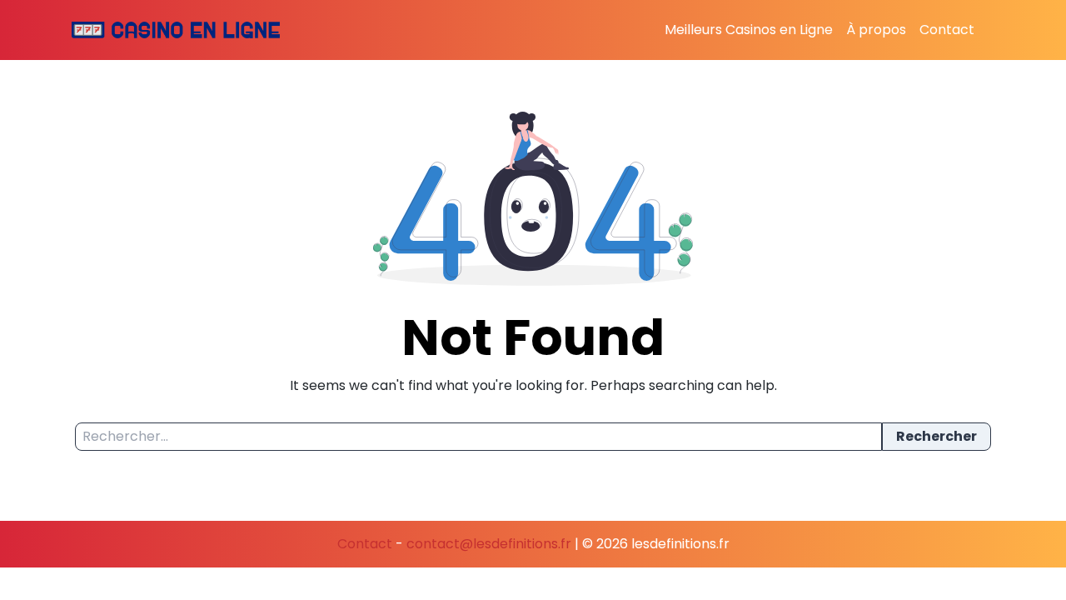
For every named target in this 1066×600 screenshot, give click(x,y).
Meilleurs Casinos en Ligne (749, 29)
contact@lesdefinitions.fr (488, 543)
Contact (946, 29)
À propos (876, 29)
